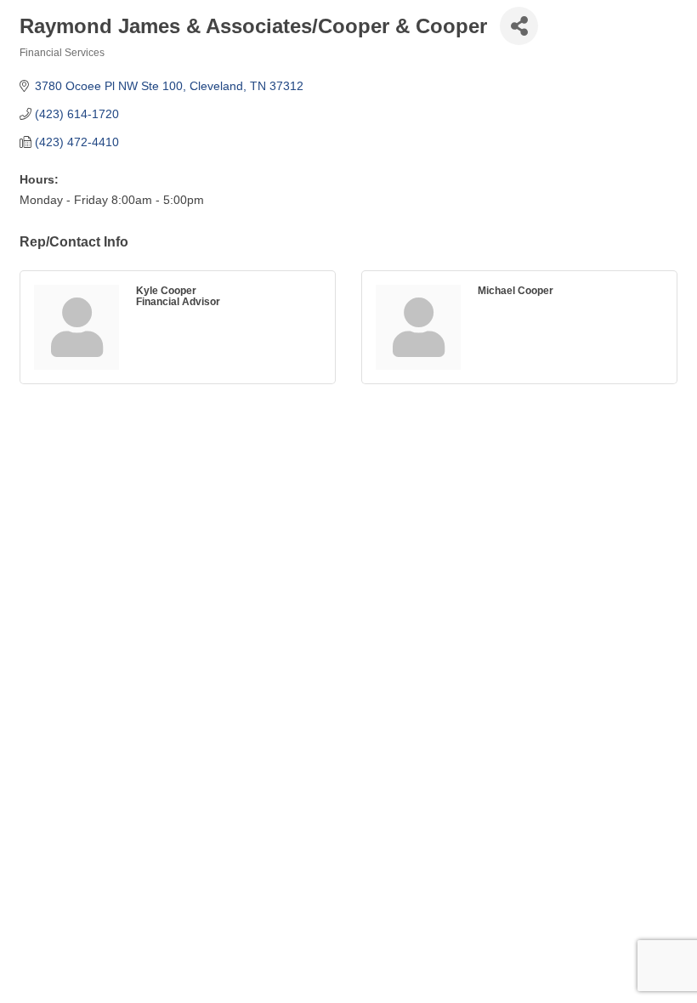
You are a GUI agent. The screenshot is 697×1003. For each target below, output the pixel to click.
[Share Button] (519, 26)
